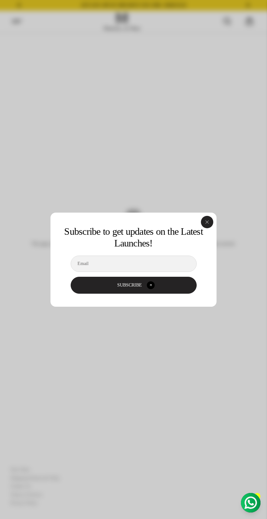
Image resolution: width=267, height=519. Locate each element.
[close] (207, 222)
